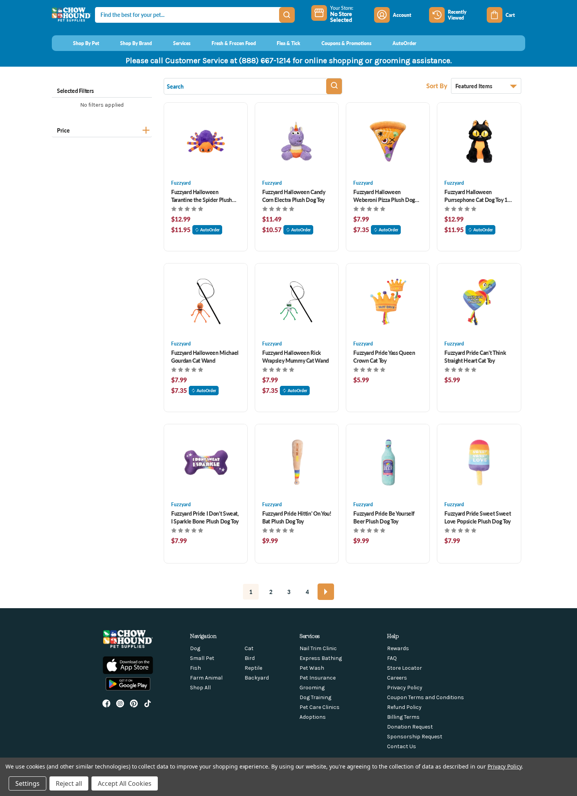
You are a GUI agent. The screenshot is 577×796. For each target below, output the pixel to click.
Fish (195, 668)
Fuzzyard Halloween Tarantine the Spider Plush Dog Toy (201, 196)
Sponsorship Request (414, 736)
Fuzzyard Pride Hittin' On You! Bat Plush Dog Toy (296, 517)
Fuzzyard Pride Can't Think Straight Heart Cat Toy (475, 356)
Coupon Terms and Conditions (425, 697)
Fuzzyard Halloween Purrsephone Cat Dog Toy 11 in (477, 196)
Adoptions (312, 717)
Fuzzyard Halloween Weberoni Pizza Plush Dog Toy (384, 196)
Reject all (69, 783)
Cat (249, 648)
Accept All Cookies (125, 783)
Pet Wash (311, 668)
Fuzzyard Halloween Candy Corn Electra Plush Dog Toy (293, 196)
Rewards (398, 648)
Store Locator (404, 668)
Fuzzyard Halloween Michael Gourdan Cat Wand (205, 356)
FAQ (392, 658)
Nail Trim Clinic (318, 648)
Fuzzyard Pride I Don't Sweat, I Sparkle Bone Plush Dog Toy (205, 517)
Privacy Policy (404, 687)
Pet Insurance (317, 677)
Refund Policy (404, 707)
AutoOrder (210, 230)
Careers (397, 677)
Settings (27, 783)
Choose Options (205, 141)
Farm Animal (206, 677)
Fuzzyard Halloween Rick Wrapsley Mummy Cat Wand (295, 356)
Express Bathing (320, 658)
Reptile (253, 668)
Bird (250, 658)
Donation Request (410, 726)
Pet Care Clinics (319, 707)
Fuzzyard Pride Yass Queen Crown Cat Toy (384, 356)
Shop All (200, 687)
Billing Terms (403, 717)
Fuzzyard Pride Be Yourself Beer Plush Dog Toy (383, 517)
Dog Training (315, 697)
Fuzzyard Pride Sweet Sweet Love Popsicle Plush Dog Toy (477, 517)
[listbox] (486, 86)
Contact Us (401, 746)
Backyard (257, 677)
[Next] (326, 592)
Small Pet (202, 658)
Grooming (312, 687)
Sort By (437, 85)
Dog (195, 648)
